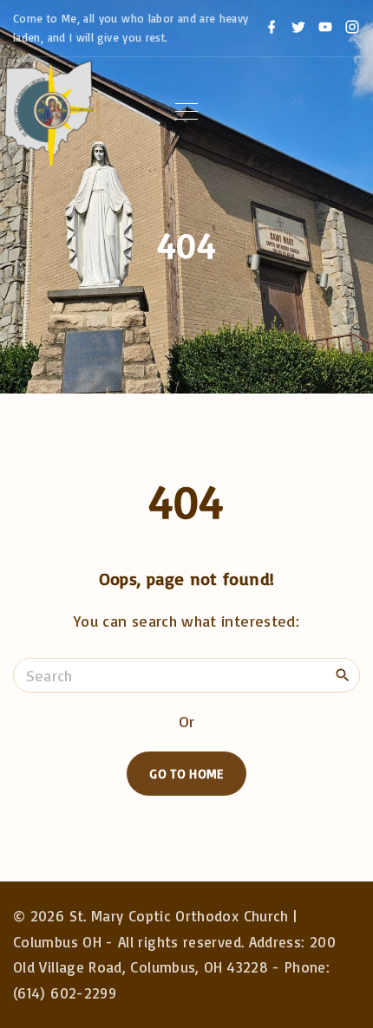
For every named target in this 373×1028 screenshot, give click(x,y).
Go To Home (186, 773)
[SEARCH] (342, 674)
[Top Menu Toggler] (186, 112)
